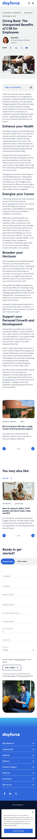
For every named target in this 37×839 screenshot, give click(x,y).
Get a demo (10, 667)
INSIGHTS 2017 (9, 380)
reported (11, 204)
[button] (4, 448)
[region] (18, 823)
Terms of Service (24, 676)
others (7, 174)
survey (15, 131)
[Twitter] (21, 47)
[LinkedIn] (16, 47)
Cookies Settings (18, 831)
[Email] (26, 47)
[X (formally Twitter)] (16, 794)
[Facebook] (11, 47)
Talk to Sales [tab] (22, 561)
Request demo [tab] (7, 561)
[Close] (33, 812)
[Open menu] (33, 3)
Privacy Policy (20, 659)
